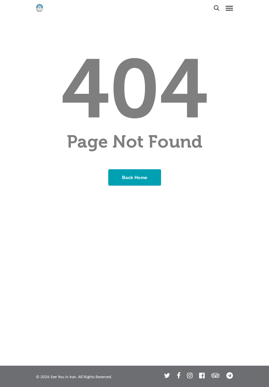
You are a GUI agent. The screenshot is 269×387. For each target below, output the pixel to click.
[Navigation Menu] (229, 8)
